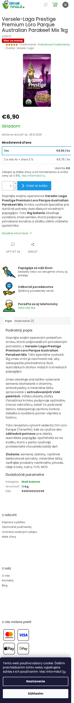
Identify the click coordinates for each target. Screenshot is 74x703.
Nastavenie (35, 681)
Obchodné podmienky (17, 527)
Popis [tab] (8, 321)
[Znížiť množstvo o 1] (15, 188)
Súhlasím (35, 693)
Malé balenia (31, 482)
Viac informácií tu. (33, 176)
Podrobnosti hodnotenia (54, 44)
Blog (4, 585)
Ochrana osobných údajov (19, 532)
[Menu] (65, 5)
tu (63, 671)
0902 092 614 (26, 308)
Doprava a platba (13, 522)
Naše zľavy (9, 537)
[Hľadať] (45, 5)
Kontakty (8, 580)
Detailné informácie (15, 233)
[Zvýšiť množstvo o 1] (15, 183)
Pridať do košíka (36, 186)
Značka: (20, 48)
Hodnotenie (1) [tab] (24, 321)
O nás (6, 576)
